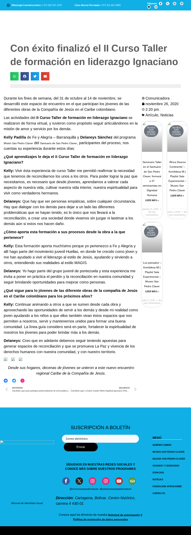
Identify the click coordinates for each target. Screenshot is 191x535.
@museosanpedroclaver (84, 488)
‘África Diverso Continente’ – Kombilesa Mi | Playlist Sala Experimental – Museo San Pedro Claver (177, 176)
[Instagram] (22, 381)
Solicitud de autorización (124, 514)
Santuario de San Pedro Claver (58, 143)
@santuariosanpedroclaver (115, 488)
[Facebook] (6, 381)
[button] (14, 76)
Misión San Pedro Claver (18, 143)
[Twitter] (14, 381)
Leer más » (152, 200)
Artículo (151, 115)
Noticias (166, 115)
